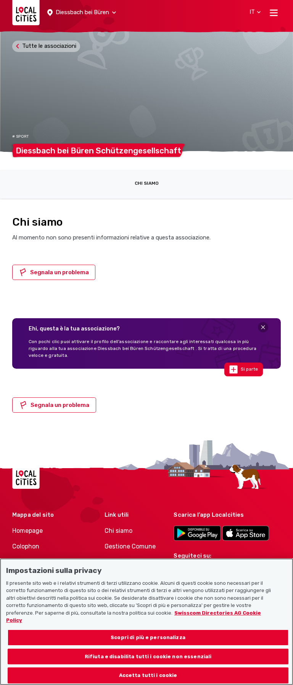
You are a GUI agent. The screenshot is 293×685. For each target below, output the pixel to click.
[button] (81, 12)
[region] (146, 621)
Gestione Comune (130, 546)
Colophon (25, 546)
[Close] (263, 327)
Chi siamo (147, 183)
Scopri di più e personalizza (148, 637)
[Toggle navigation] (274, 13)
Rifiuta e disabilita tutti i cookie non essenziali (148, 656)
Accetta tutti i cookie (148, 675)
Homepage (27, 530)
